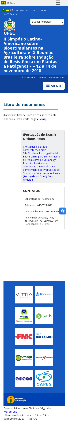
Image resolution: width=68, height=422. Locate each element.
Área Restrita (28, 77)
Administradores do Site (51, 77)
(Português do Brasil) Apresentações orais (35, 148)
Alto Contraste (41, 10)
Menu (55, 86)
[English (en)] (11, 10)
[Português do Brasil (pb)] (3, 10)
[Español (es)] (7, 10)
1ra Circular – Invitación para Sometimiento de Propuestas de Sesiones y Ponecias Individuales (41, 170)
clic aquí (42, 119)
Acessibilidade (23, 10)
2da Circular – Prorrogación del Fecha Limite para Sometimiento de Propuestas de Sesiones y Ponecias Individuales (41, 158)
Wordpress (10, 411)
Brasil (11, 2)
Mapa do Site (10, 14)
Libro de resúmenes (24, 104)
